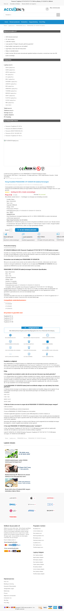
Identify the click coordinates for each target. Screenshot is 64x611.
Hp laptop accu (37, 528)
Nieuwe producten (15, 22)
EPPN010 (16, 208)
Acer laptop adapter (38, 555)
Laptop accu (11, 25)
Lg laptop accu (36, 542)
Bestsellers (24, 22)
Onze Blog (42, 22)
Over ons (6, 3)
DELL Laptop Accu (10, 79)
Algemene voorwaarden (10, 595)
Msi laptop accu (37, 538)
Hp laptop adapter (37, 566)
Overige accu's (8, 112)
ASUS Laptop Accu (10, 67)
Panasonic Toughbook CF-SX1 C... (14, 135)
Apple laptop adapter (38, 557)
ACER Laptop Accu (10, 70)
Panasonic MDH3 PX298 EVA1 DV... (14, 131)
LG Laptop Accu (9, 77)
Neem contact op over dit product (13, 178)
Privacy (5, 593)
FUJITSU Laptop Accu (11, 98)
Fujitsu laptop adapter (38, 564)
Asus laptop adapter (38, 562)
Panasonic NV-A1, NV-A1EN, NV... (14, 133)
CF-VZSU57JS (37, 210)
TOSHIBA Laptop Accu (11, 91)
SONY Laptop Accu (10, 95)
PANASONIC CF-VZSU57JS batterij (36, 25)
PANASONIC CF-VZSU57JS (43, 295)
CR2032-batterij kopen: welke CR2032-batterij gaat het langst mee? (16, 461)
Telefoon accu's (8, 110)
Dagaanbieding (33, 22)
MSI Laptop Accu (10, 86)
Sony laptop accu (37, 533)
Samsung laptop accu (38, 535)
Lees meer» (8, 105)
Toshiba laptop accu (38, 547)
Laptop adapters (9, 114)
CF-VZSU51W (22, 210)
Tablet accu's (8, 108)
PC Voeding (7, 117)
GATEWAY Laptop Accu (11, 81)
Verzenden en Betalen (15, 3)
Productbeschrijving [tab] (10, 245)
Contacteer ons (7, 598)
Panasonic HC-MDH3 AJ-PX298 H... (14, 128)
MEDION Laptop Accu (11, 93)
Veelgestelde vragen (9, 588)
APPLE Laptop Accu (10, 72)
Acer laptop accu (37, 545)
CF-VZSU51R (30, 210)
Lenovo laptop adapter (38, 569)
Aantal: (7, 230)
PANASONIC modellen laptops (23, 252)
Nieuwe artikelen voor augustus (29, 3)
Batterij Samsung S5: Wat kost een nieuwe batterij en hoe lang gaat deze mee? (17, 475)
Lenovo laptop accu (38, 531)
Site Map (6, 600)
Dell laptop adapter (38, 559)
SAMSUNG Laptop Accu (11, 88)
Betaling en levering (9, 584)
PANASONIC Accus (21, 25)
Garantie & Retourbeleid (10, 586)
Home (6, 22)
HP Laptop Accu (9, 74)
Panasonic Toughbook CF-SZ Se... (14, 126)
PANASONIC (13, 201)
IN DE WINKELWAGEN (27, 230)
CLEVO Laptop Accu (11, 100)
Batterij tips (6, 591)
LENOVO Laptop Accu (11, 84)
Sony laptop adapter (38, 571)
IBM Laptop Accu (10, 102)
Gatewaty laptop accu (38, 540)
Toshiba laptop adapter (38, 573)
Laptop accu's (8, 65)
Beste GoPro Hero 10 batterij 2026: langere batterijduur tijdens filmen (17, 490)
